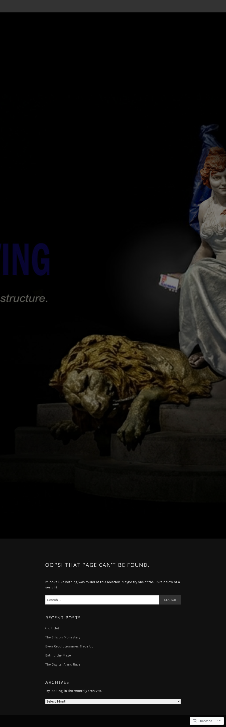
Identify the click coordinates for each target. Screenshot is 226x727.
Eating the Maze (58, 655)
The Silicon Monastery (62, 637)
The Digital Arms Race (62, 664)
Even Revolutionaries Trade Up (69, 646)
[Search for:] (113, 600)
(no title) (52, 628)
